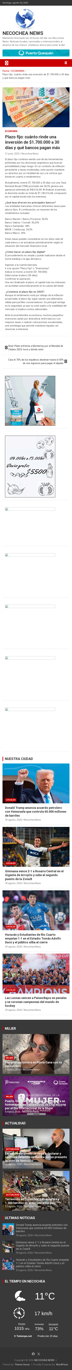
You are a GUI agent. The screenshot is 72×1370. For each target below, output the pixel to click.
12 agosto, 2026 (13, 1206)
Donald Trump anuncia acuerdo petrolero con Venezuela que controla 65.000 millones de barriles (35, 811)
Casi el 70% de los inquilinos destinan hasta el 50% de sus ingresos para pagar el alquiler (36, 361)
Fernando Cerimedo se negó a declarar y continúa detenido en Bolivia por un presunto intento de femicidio (36, 1157)
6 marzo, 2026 (12, 1111)
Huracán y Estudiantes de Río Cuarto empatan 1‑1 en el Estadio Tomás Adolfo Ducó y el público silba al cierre (33, 938)
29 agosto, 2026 (13, 946)
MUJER (10, 1029)
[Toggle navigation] (7, 63)
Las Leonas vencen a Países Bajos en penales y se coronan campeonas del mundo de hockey (36, 1001)
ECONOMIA (11, 131)
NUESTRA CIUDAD (19, 759)
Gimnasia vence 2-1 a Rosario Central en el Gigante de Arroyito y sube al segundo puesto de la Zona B (34, 875)
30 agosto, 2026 (13, 819)
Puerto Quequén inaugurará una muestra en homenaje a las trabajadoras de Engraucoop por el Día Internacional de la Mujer (35, 1104)
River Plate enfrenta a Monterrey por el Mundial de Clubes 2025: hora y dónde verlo (35, 347)
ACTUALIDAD (15, 1123)
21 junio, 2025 (12, 153)
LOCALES (10, 800)
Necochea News (30, 153)
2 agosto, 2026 (13, 1069)
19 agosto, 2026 (13, 1164)
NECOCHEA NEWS (23, 33)
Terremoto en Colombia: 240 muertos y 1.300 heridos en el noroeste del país (32, 1201)
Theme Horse (22, 1364)
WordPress (62, 1364)
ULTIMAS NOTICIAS (20, 1218)
